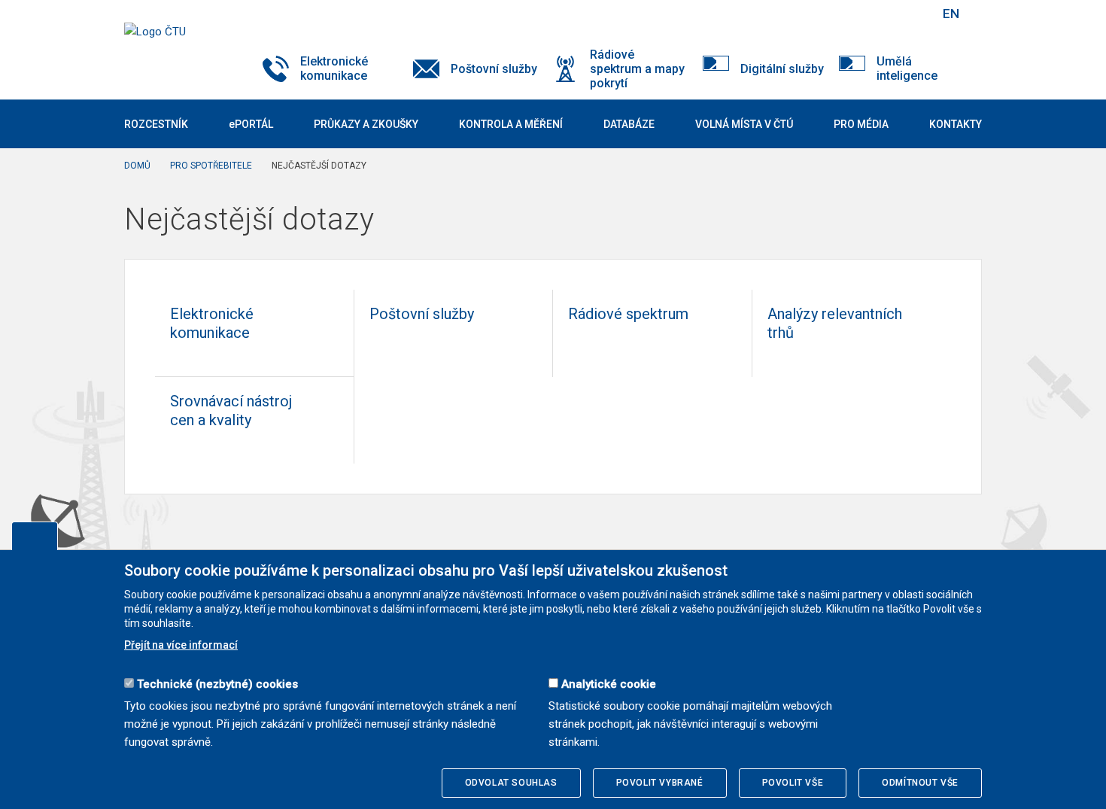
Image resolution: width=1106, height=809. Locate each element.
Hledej (912, 13)
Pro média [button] (861, 124)
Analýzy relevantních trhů (834, 323)
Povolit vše (793, 782)
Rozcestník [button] (156, 124)
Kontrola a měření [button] (511, 124)
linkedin (875, 13)
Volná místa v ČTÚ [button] (744, 124)
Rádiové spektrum (628, 314)
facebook (822, 13)
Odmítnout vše (920, 782)
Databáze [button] (629, 124)
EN (951, 13)
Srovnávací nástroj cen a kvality (231, 410)
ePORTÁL (251, 124)
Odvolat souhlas (511, 782)
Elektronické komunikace (212, 323)
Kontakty (955, 124)
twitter (848, 13)
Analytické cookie (608, 684)
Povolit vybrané (659, 782)
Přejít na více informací (181, 645)
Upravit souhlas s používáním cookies (34, 536)
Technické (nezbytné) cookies (217, 684)
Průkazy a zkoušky (366, 124)
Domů (137, 165)
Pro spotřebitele (211, 165)
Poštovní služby (421, 314)
